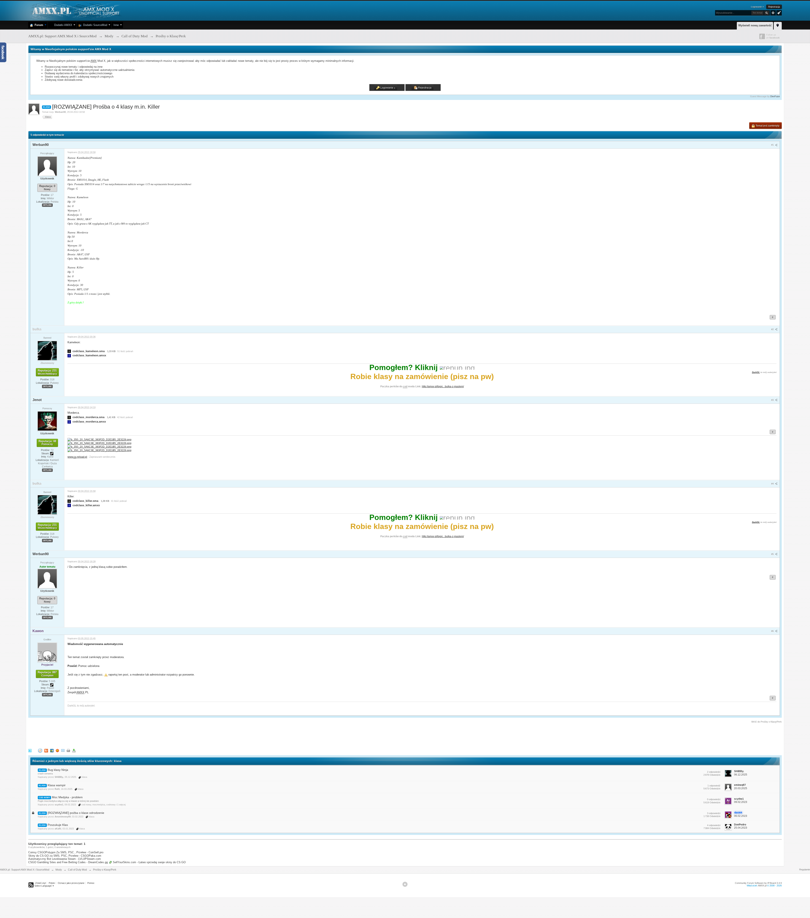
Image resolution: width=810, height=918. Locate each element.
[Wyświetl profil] (47, 165)
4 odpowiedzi (713, 825)
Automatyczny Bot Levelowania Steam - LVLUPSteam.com (64, 858)
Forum (38, 25)
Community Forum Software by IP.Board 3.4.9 (758, 883)
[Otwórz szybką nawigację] (778, 25)
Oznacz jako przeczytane (71, 883)
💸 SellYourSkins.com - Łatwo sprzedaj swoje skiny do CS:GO (147, 862)
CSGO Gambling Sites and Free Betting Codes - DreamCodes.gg (68, 862)
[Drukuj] (68, 750)
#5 (772, 554)
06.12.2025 (740, 774)
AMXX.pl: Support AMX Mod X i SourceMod (24, 869)
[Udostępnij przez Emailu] (63, 750)
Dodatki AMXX (62, 25)
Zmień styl (40, 883)
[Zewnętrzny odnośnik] (99, 439)
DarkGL (756, 372)
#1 (772, 145)
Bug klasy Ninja (58, 769)
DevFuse (775, 96)
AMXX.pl (762, 885)
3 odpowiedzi (713, 813)
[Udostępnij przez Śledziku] (52, 750)
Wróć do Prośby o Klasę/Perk (766, 721)
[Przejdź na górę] (405, 884)
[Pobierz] (74, 750)
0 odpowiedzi (713, 799)
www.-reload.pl (77, 456)
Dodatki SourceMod (94, 25)
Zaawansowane (773, 13)
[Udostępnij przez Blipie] (46, 750)
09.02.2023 (740, 802)
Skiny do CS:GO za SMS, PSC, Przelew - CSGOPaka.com (64, 855)
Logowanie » (757, 6)
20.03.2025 (740, 788)
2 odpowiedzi (713, 772)
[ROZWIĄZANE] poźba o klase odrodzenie (76, 812)
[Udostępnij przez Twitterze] (30, 750)
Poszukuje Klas (58, 824)
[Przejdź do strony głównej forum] (75, 10)
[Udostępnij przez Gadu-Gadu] (57, 750)
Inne (116, 25)
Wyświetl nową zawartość (755, 25)
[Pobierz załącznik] (69, 351)
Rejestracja (774, 6)
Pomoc (90, 883)
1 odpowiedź (713, 785)
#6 (772, 631)
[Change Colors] (778, 12)
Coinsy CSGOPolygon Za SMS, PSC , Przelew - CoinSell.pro (65, 852)
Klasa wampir (57, 785)
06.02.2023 (740, 815)
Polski (52, 883)
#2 (772, 329)
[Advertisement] (105, 735)
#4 (772, 483)
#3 (772, 400)
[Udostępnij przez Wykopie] (40, 750)
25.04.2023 (740, 827)
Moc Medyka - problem (67, 797)
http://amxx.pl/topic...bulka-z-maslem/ (443, 386)
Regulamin (804, 869)
